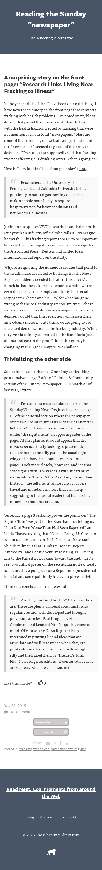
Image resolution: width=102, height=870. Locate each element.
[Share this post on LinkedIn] (67, 743)
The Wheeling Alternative (51, 38)
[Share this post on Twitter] (56, 743)
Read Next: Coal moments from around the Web (51, 792)
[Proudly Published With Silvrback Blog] (51, 854)
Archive (46, 817)
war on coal (41, 748)
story (83, 168)
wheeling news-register (68, 748)
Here (80, 134)
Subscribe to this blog (51, 722)
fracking (25, 748)
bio (61, 817)
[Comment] (6, 712)
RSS (72, 817)
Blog (30, 817)
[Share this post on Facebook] (62, 743)
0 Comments (21, 711)
